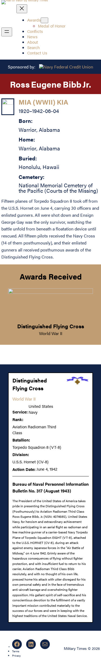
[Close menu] (21, 8)
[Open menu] (6, 31)
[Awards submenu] (44, 20)
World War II (50, 333)
